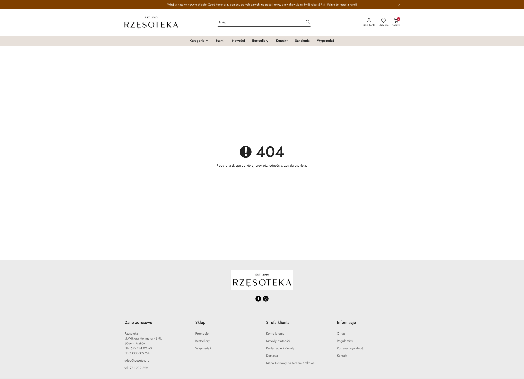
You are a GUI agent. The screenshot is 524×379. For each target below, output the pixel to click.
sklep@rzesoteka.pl (137, 360)
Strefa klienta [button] (277, 322)
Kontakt (342, 355)
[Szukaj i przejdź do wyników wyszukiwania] (308, 22)
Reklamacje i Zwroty (280, 348)
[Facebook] (258, 299)
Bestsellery (202, 341)
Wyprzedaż (203, 348)
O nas (341, 333)
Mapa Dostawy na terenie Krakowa (290, 363)
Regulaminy (345, 341)
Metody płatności (278, 341)
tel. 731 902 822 (136, 368)
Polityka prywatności (351, 348)
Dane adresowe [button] (138, 322)
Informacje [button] (346, 322)
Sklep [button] (200, 322)
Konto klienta (275, 333)
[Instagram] (266, 299)
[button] (199, 41)
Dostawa (272, 355)
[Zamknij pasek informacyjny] (399, 5)
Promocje (202, 333)
